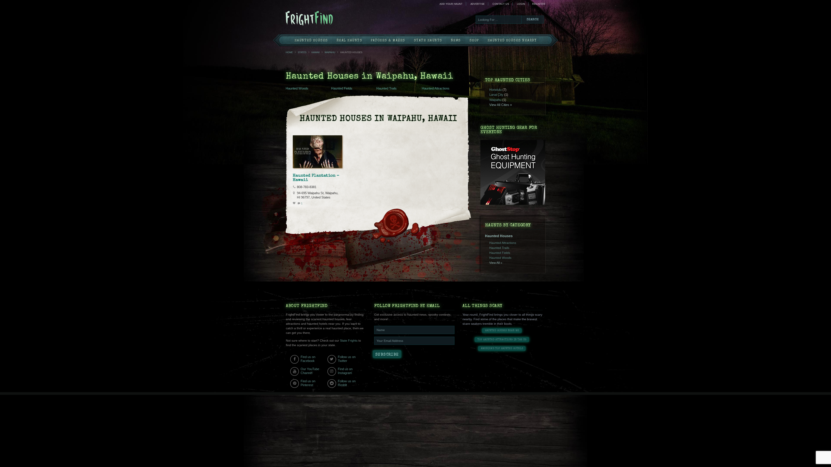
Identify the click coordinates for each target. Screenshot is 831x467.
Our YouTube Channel (310, 371)
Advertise (477, 4)
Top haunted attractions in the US (501, 339)
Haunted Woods (297, 88)
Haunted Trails (386, 88)
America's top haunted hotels (502, 348)
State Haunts (428, 40)
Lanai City (496, 94)
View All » (495, 262)
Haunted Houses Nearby (512, 40)
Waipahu (330, 52)
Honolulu (495, 89)
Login (521, 4)
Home (289, 52)
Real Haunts (349, 40)
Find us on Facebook (308, 359)
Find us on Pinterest (308, 383)
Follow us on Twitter (347, 359)
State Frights (349, 340)
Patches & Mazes (388, 40)
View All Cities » (500, 105)
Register (538, 4)
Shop (474, 40)
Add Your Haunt (451, 4)
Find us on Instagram (345, 371)
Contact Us (501, 4)
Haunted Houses (311, 40)
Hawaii (315, 52)
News (456, 40)
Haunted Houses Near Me (502, 330)
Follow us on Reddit (347, 383)
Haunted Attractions (435, 88)
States (302, 52)
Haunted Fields (341, 88)
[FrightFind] (327, 18)
